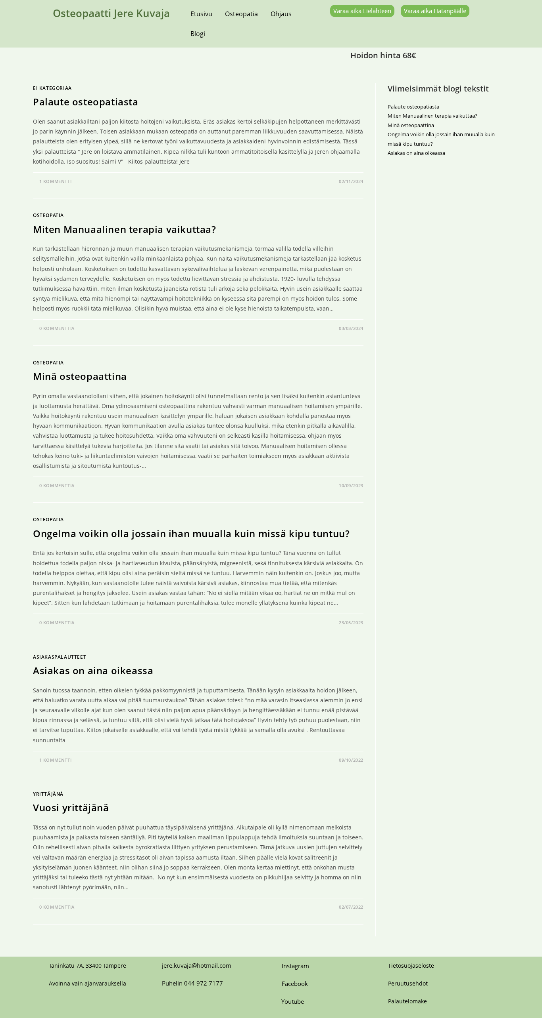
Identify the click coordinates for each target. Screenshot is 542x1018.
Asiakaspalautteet (59, 657)
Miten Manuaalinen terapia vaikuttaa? (124, 229)
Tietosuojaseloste (411, 965)
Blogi (197, 33)
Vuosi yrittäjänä (71, 807)
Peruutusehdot (408, 983)
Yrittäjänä (48, 794)
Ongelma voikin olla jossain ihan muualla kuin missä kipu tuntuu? (191, 533)
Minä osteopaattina (80, 376)
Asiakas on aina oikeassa (93, 670)
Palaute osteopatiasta (85, 101)
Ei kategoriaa (52, 88)
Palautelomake (407, 1001)
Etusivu (201, 14)
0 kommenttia (57, 328)
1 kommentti (55, 181)
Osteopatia (241, 14)
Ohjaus (281, 14)
